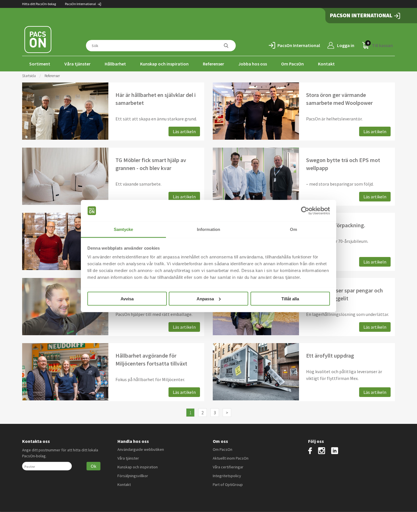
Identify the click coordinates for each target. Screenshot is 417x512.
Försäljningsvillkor (132, 475)
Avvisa (127, 298)
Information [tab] (208, 229)
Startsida (29, 76)
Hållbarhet (115, 64)
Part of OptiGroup (228, 484)
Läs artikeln (184, 131)
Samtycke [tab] (123, 229)
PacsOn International (80, 4)
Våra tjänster (77, 64)
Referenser (213, 64)
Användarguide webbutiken (140, 449)
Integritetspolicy (227, 475)
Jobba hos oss (252, 64)
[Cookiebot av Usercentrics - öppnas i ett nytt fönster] (305, 211)
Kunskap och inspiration (164, 64)
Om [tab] (293, 229)
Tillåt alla (290, 298)
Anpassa (205, 298)
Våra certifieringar (228, 466)
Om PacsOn (292, 64)
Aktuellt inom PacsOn (230, 458)
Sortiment (39, 64)
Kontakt (326, 64)
